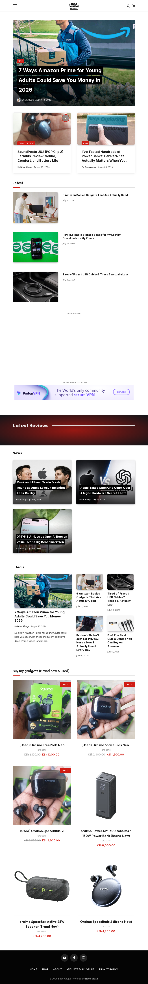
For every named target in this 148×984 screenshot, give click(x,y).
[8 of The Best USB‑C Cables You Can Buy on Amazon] (120, 623)
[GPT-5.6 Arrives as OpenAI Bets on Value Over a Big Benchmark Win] (42, 531)
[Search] (128, 6)
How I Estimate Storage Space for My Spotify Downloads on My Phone (92, 236)
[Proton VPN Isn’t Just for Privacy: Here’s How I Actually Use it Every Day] (89, 623)
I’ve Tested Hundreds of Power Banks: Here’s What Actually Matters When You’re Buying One (106, 156)
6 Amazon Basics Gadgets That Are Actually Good (95, 195)
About (57, 969)
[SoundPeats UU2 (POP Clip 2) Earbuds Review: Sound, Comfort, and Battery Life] (42, 129)
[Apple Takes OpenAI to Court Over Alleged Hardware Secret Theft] (105, 482)
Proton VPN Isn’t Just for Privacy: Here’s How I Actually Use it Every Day (87, 642)
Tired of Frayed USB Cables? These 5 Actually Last (95, 274)
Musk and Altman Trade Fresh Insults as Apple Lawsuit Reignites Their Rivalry (41, 487)
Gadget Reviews (26, 143)
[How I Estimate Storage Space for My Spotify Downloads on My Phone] (35, 247)
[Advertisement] (74, 338)
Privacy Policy (108, 969)
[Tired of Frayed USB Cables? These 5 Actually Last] (35, 287)
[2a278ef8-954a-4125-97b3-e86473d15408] (74, 398)
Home (33, 969)
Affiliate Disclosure (80, 969)
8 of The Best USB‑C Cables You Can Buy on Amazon (119, 640)
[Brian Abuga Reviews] (74, 6)
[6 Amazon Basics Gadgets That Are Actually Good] (35, 207)
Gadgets (42, 750)
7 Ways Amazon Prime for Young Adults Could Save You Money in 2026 (60, 80)
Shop (45, 969)
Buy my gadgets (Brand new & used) (41, 671)
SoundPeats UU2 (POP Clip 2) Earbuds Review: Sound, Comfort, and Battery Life (40, 156)
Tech (20, 61)
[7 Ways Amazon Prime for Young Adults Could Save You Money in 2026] (74, 63)
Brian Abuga (28, 99)
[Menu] (15, 6)
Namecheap (91, 978)
